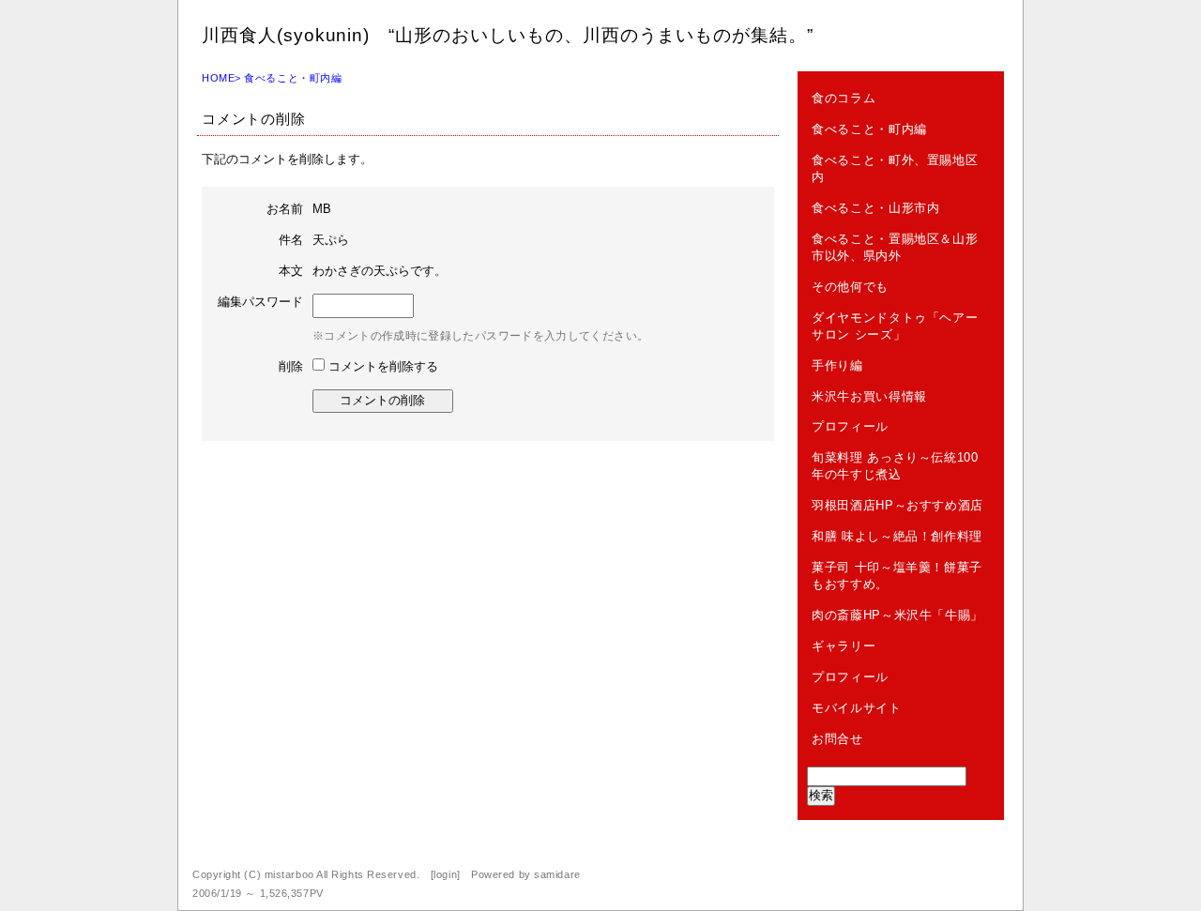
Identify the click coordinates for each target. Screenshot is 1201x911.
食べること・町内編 (293, 78)
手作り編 (837, 365)
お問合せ (837, 739)
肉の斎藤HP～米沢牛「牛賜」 (897, 615)
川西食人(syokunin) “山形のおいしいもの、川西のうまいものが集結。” (507, 35)
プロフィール (850, 426)
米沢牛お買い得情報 (869, 396)
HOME (218, 78)
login (445, 874)
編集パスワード (260, 302)
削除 (291, 366)
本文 (291, 271)
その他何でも (850, 287)
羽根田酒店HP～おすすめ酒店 (897, 505)
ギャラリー (843, 646)
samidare (557, 874)
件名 (291, 240)
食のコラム (843, 98)
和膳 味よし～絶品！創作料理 (897, 536)
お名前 (284, 209)
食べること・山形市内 (876, 208)
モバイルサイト (857, 708)
